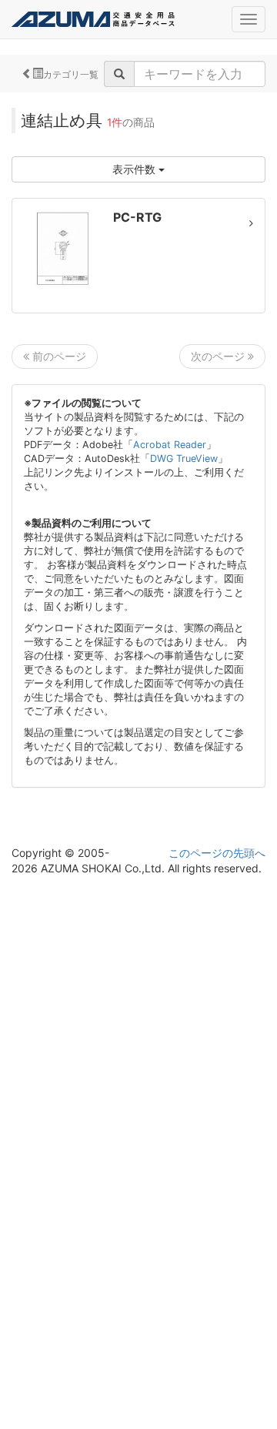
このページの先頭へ (217, 852)
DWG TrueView (184, 458)
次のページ (219, 356)
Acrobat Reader (169, 444)
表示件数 (135, 169)
